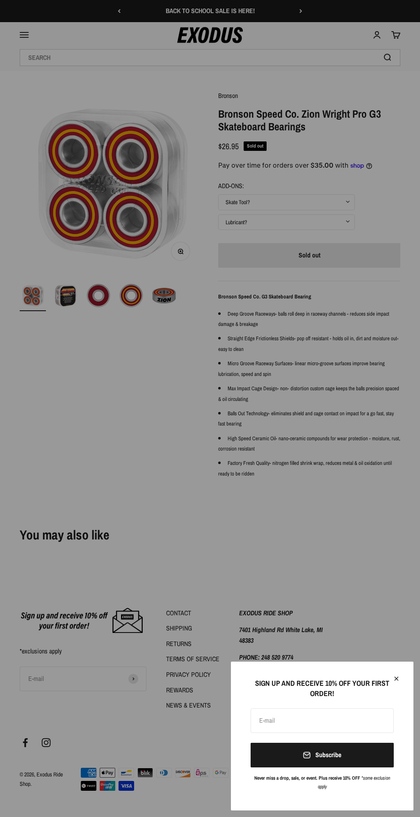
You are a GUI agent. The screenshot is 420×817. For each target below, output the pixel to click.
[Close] (396, 679)
